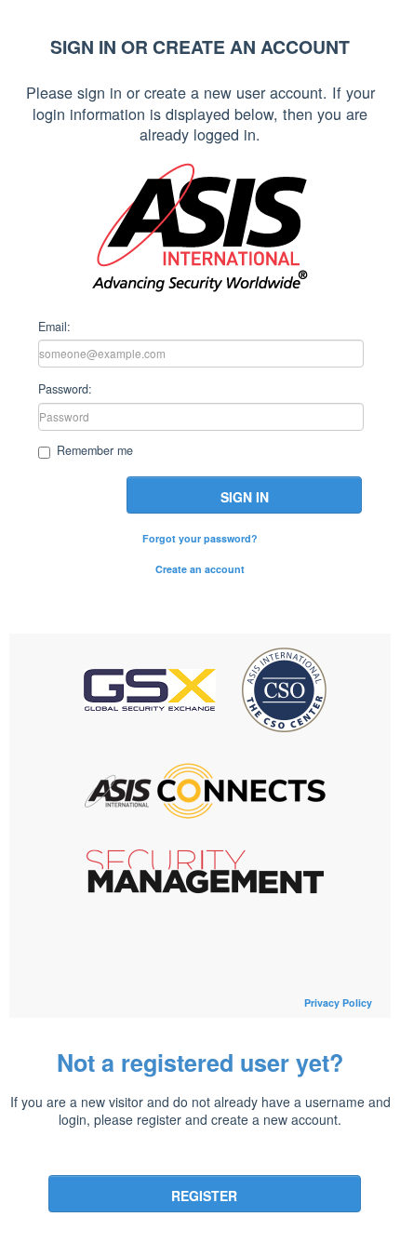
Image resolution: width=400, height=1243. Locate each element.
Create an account (200, 569)
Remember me (95, 451)
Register (204, 1195)
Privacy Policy (338, 1002)
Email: (54, 325)
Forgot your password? (200, 538)
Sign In (244, 497)
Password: (65, 388)
